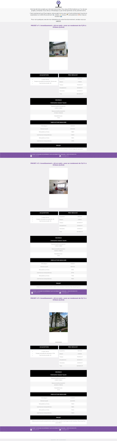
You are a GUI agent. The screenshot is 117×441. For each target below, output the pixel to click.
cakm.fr (58, 21)
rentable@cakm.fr (65, 155)
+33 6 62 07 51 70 (35, 155)
